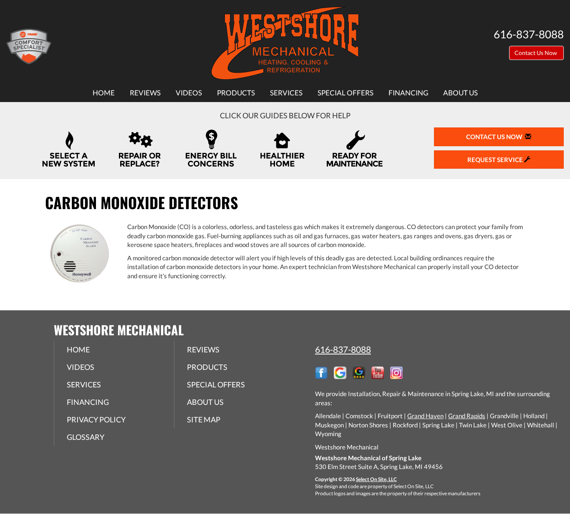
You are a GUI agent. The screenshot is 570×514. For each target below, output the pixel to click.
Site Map (203, 419)
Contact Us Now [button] (536, 52)
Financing (408, 93)
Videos (189, 93)
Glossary (85, 437)
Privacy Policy (96, 419)
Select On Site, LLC (376, 479)
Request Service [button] (495, 159)
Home (104, 93)
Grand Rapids (466, 415)
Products (236, 93)
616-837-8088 (343, 349)
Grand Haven (425, 415)
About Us (460, 93)
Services (286, 93)
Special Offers (345, 93)
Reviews (145, 93)
